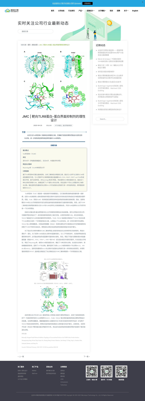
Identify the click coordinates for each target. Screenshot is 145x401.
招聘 (118, 11)
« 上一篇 (21, 356)
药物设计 (90, 11)
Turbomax (63, 385)
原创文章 (34, 45)
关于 (125, 11)
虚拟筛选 (20, 376)
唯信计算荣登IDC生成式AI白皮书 (109, 82)
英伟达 (62, 370)
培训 (111, 11)
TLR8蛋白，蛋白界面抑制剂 (64, 125)
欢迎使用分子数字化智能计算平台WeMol (66, 3)
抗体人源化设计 (22, 370)
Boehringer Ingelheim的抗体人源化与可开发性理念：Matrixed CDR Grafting (110, 88)
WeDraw (34, 373)
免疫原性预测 (22, 373)
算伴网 (62, 376)
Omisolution (64, 382)
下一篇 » (87, 356)
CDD (61, 379)
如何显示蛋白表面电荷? (106, 72)
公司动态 (61, 11)
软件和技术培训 (51, 373)
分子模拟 (101, 11)
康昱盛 (62, 373)
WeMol (34, 370)
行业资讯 (71, 11)
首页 (52, 11)
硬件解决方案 (50, 370)
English (135, 11)
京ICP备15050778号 (60, 395)
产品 (80, 11)
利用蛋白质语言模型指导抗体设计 (110, 109)
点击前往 (87, 3)
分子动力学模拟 (22, 379)
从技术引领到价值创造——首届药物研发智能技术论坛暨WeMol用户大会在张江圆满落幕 (110, 52)
